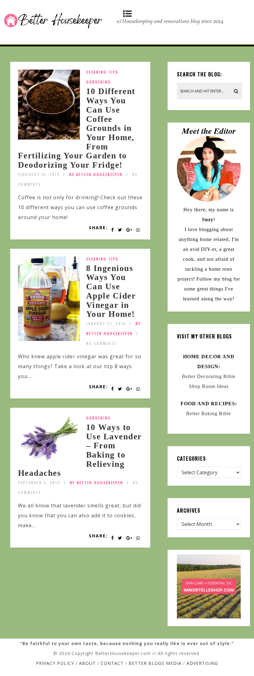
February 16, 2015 (39, 174)
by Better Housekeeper (96, 174)
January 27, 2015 (106, 323)
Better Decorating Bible (208, 376)
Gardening (98, 81)
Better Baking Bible (208, 413)
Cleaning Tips (102, 72)
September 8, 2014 (39, 482)
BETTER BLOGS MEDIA (155, 663)
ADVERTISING (202, 663)
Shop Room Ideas (209, 386)
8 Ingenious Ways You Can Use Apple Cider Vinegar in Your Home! (111, 291)
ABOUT (87, 663)
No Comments (101, 343)
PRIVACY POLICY (55, 663)
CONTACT (112, 663)
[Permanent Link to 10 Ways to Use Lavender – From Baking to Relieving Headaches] (49, 460)
